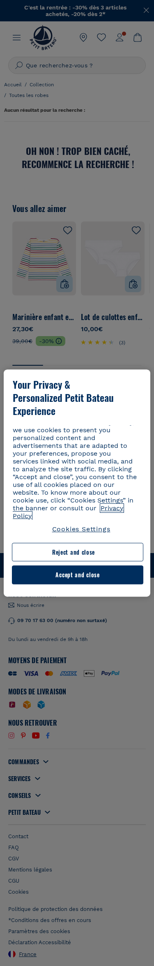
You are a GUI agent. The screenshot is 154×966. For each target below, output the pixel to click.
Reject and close (73, 552)
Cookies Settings (81, 529)
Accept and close (77, 575)
